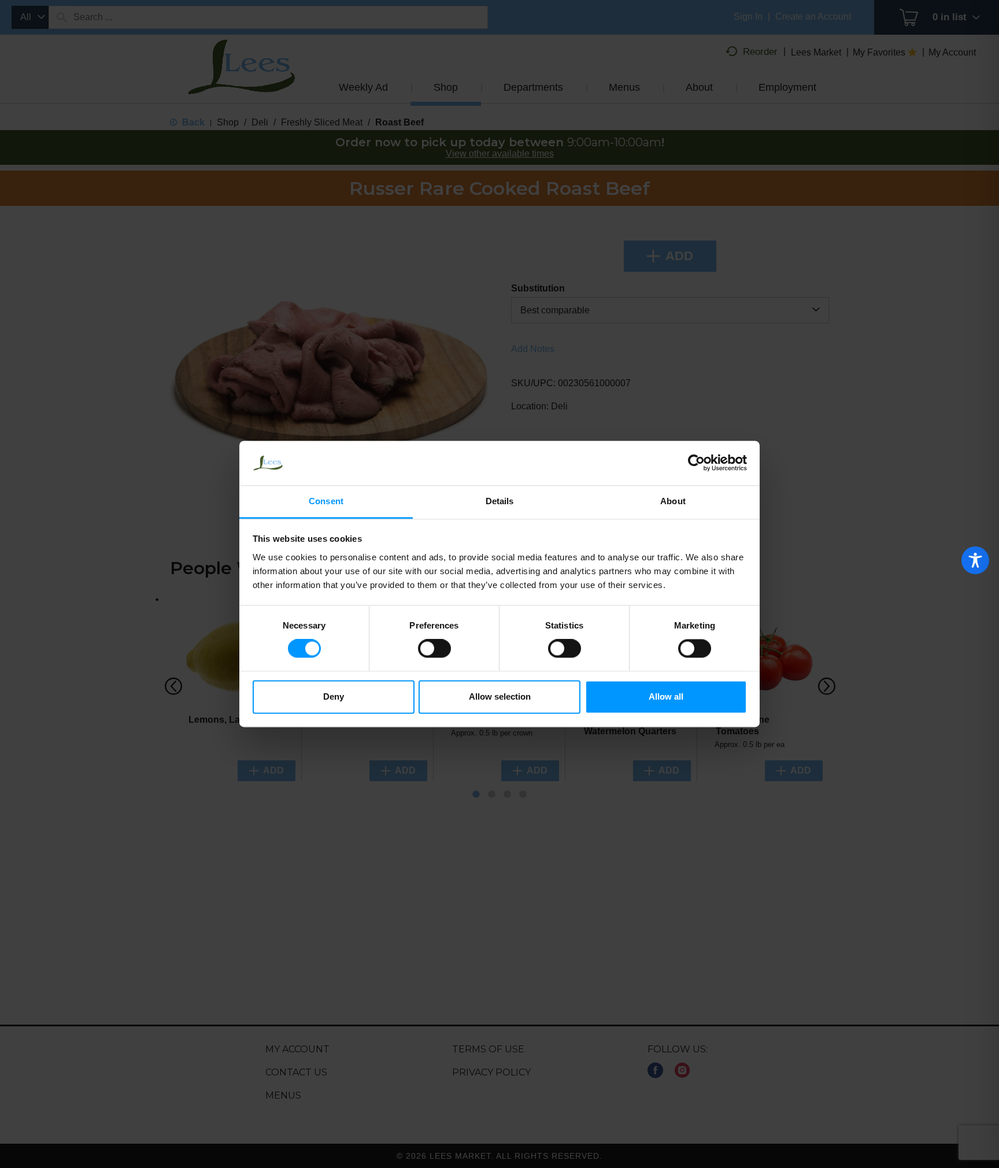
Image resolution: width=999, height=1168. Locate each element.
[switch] (434, 649)
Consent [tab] (326, 501)
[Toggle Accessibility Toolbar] (975, 560)
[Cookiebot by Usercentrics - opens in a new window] (696, 463)
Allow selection (500, 696)
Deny (333, 696)
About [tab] (673, 501)
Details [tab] (500, 501)
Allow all (666, 696)
